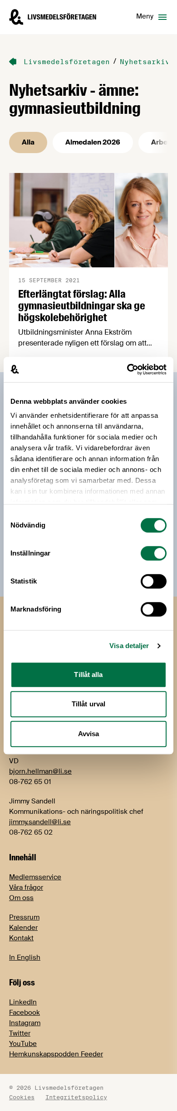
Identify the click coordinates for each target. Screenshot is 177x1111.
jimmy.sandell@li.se (40, 821)
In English (24, 957)
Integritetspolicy (76, 1097)
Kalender (23, 927)
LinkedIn (23, 1002)
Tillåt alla (88, 674)
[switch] (154, 553)
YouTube (23, 1043)
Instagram (24, 1022)
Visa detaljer (129, 645)
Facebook (24, 1012)
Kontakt (21, 938)
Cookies (21, 1097)
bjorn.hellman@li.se (40, 771)
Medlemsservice (35, 877)
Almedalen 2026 (92, 142)
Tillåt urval (88, 704)
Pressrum (24, 917)
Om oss (21, 897)
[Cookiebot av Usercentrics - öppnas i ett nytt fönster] (127, 369)
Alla (28, 142)
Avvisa (88, 734)
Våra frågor (26, 887)
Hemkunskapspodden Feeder (56, 1054)
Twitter (19, 1033)
